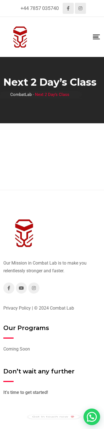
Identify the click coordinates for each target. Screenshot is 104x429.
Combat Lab (62, 308)
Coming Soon (16, 349)
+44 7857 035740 (40, 8)
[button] (91, 417)
